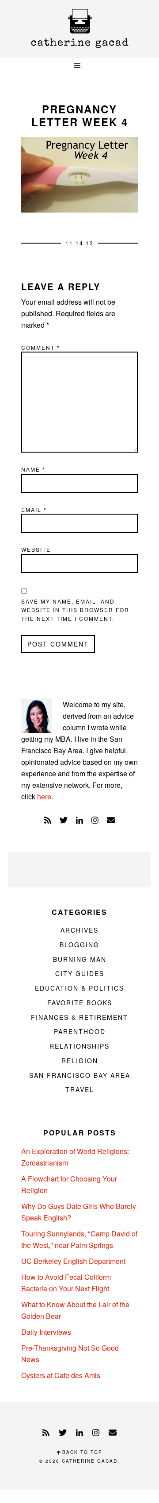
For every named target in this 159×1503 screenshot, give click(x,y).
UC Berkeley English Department (73, 1261)
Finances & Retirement (79, 1017)
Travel (79, 1089)
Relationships (79, 1046)
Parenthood (80, 1031)
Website (36, 549)
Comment (40, 347)
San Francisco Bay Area (79, 1075)
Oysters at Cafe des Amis (60, 1375)
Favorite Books (79, 1002)
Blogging (79, 944)
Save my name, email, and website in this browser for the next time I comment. (75, 609)
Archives (79, 930)
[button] (79, 65)
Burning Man (79, 959)
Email (34, 509)
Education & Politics (79, 988)
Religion (79, 1060)
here (44, 796)
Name (33, 469)
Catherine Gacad (79, 28)
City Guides (79, 973)
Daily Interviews (46, 1332)
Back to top (81, 1452)
